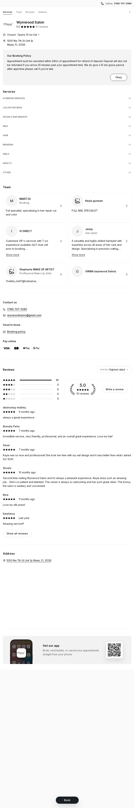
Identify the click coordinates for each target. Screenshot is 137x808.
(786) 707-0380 (122, 3)
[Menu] (129, 12)
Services (7, 12)
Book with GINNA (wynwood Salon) (100, 274)
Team (19, 12)
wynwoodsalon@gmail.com (24, 315)
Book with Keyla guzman (100, 205)
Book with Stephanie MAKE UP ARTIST (34, 274)
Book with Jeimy (100, 241)
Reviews (30, 12)
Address (42, 12)
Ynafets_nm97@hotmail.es (21, 281)
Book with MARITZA (34, 205)
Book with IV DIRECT (34, 241)
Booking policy (16, 331)
